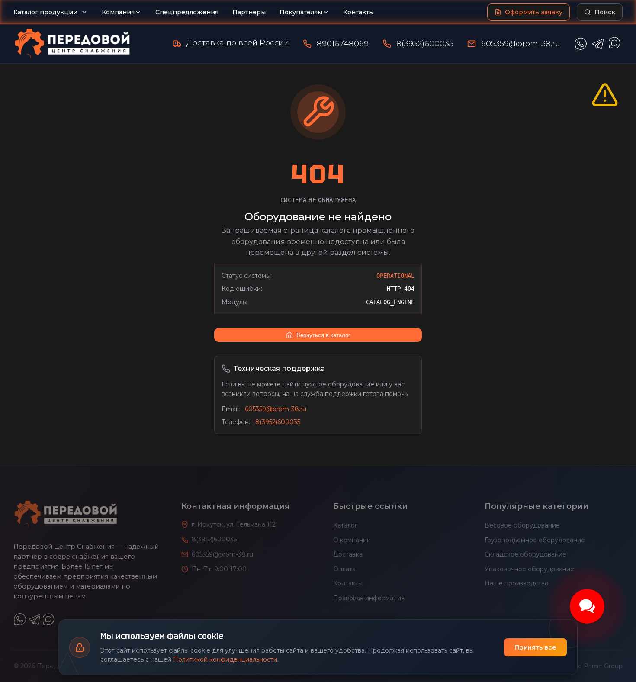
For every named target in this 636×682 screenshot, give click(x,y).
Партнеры (249, 12)
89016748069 (343, 43)
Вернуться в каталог (323, 335)
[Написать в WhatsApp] (580, 43)
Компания (118, 12)
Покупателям (300, 12)
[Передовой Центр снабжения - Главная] (72, 43)
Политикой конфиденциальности (225, 659)
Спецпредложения (186, 12)
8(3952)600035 (424, 43)
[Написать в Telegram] (597, 43)
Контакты (358, 12)
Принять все (535, 647)
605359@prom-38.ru (520, 43)
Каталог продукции (45, 12)
